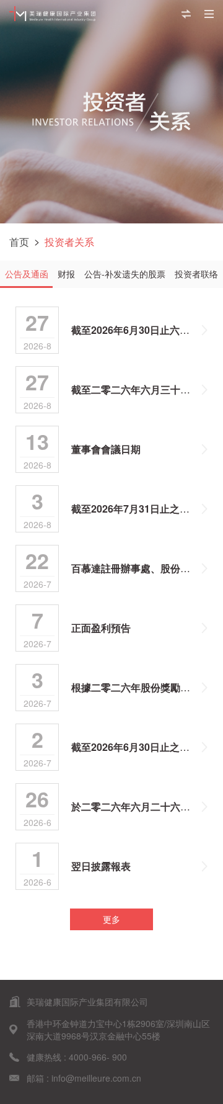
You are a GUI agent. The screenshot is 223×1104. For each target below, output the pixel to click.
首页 (19, 242)
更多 (111, 919)
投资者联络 (196, 273)
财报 (66, 273)
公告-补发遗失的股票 (124, 273)
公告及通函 (26, 273)
